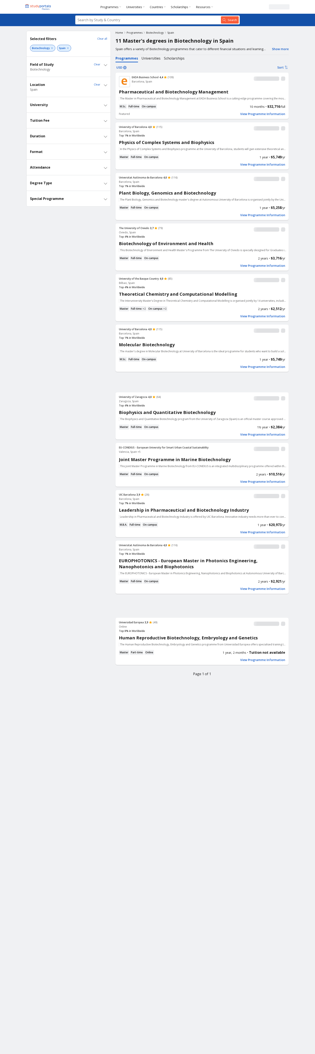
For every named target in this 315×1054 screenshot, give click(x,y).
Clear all (102, 38)
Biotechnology (155, 32)
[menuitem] (111, 7)
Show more (280, 49)
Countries (156, 7)
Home (119, 32)
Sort (280, 67)
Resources (203, 7)
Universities (134, 7)
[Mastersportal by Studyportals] (38, 6)
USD (119, 67)
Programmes (109, 7)
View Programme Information (262, 113)
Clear (97, 64)
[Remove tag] (52, 48)
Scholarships (179, 7)
